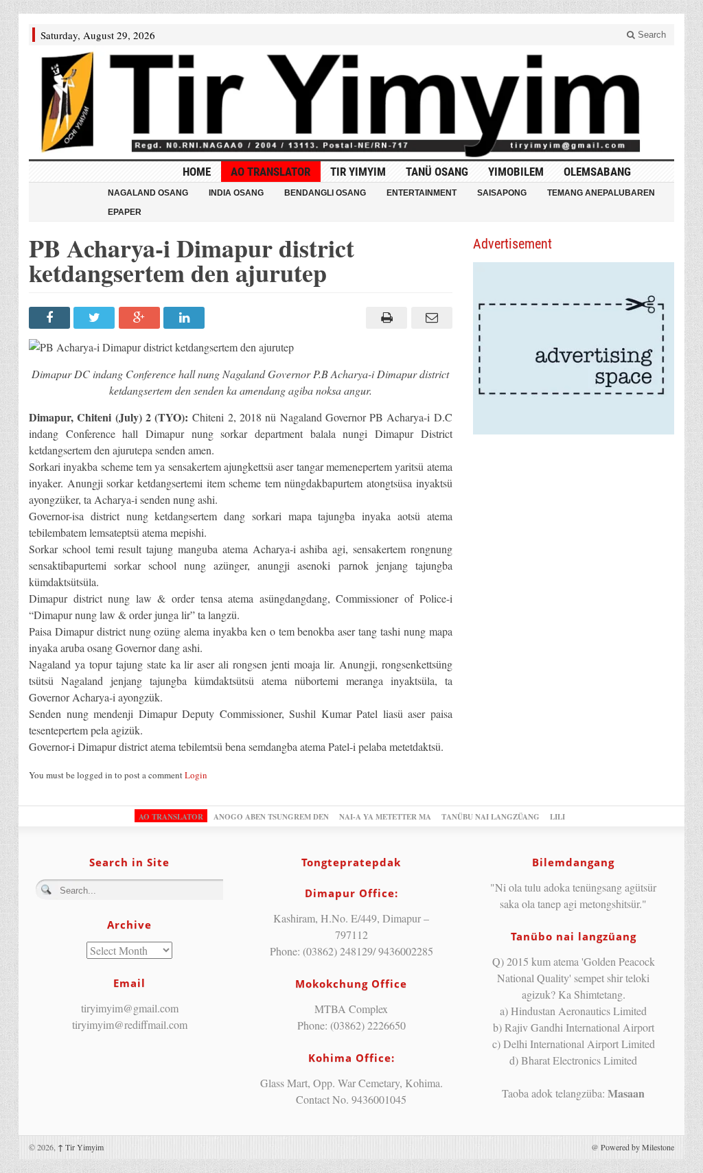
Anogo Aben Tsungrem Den (271, 816)
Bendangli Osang (325, 193)
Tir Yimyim (358, 171)
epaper (124, 212)
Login (196, 775)
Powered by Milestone (637, 1146)
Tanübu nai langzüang (490, 816)
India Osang (236, 193)
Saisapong (502, 193)
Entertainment (422, 193)
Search (650, 35)
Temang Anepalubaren (601, 193)
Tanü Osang (437, 171)
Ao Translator (270, 171)
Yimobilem (516, 171)
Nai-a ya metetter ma (385, 816)
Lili (557, 816)
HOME (197, 171)
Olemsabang (597, 171)
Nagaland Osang (148, 193)
